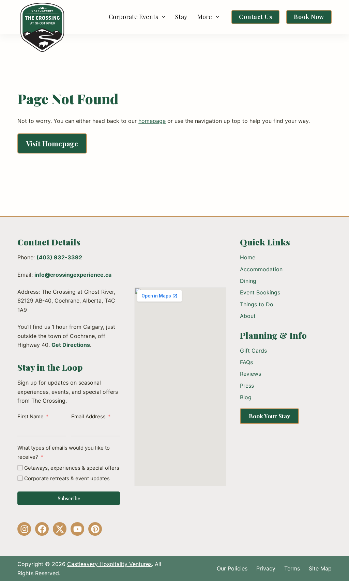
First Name (30, 416)
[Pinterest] (95, 529)
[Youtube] (77, 529)
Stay (181, 17)
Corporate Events (133, 17)
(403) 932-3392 (59, 257)
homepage (152, 120)
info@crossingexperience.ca (72, 274)
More (204, 17)
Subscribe (69, 498)
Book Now (309, 17)
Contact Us (255, 17)
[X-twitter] (59, 529)
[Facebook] (42, 529)
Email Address (88, 416)
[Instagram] (24, 529)
